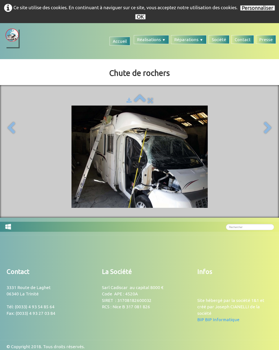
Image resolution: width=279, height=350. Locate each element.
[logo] (12, 38)
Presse (266, 39)
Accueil (120, 41)
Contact (243, 39)
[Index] (139, 100)
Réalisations (151, 39)
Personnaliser (257, 8)
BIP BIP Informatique (218, 319)
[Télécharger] (129, 100)
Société (219, 39)
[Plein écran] (150, 100)
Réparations (188, 39)
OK (140, 16)
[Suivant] (267, 128)
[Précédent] (11, 128)
